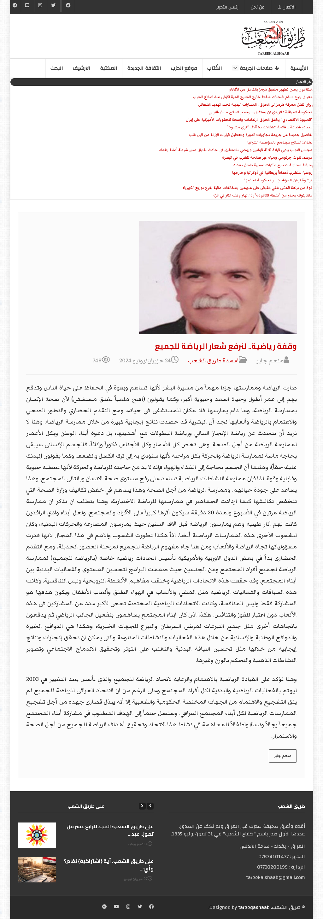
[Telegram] (15, 6)
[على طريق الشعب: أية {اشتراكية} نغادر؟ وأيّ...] (37, 869)
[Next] (142, 806)
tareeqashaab (254, 907)
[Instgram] (41, 6)
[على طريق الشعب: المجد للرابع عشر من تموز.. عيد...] (37, 835)
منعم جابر (282, 756)
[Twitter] (54, 6)
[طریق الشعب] (273, 37)
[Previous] (150, 806)
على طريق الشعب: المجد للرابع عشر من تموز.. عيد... (110, 830)
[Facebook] (68, 6)
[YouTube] (27, 6)
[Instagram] (128, 907)
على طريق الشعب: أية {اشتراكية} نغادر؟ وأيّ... (109, 864)
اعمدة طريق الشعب (213, 360)
